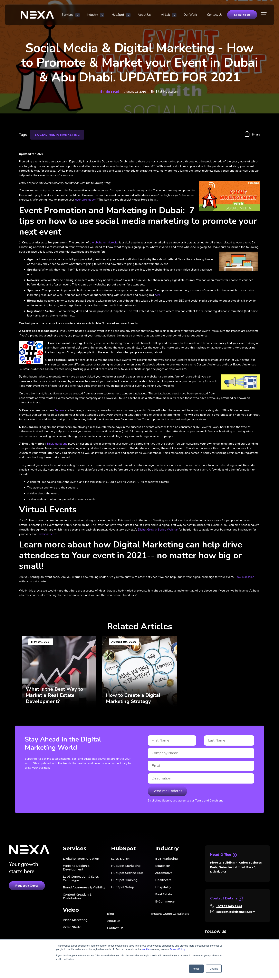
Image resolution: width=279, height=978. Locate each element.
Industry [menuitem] (92, 15)
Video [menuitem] (71, 910)
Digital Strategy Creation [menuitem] (81, 858)
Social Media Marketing (57, 135)
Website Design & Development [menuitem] (76, 867)
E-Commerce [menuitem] (165, 901)
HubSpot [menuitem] (118, 15)
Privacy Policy (177, 949)
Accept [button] (196, 968)
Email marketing (57, 444)
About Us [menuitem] (144, 15)
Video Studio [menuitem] (72, 927)
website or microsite (105, 242)
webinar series (48, 534)
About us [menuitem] (113, 921)
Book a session (244, 577)
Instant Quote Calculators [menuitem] (170, 914)
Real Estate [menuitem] (163, 894)
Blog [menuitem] (110, 914)
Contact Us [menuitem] (214, 15)
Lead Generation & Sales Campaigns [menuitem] (81, 878)
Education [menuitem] (162, 866)
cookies (146, 949)
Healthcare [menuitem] (163, 880)
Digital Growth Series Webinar (158, 530)
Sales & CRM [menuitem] (120, 858)
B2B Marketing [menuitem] (166, 858)
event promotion (85, 200)
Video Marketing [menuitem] (75, 920)
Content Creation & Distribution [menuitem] (77, 896)
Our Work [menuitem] (190, 15)
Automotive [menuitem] (163, 873)
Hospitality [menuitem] (163, 887)
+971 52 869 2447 (229, 906)
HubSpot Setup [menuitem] (122, 887)
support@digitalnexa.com (236, 911)
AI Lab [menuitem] (165, 15)
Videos (59, 410)
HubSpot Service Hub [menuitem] (127, 873)
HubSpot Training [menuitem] (124, 880)
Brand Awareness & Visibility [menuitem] (84, 887)
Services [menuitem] (67, 15)
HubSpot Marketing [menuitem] (126, 866)
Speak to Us (242, 15)
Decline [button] (214, 968)
